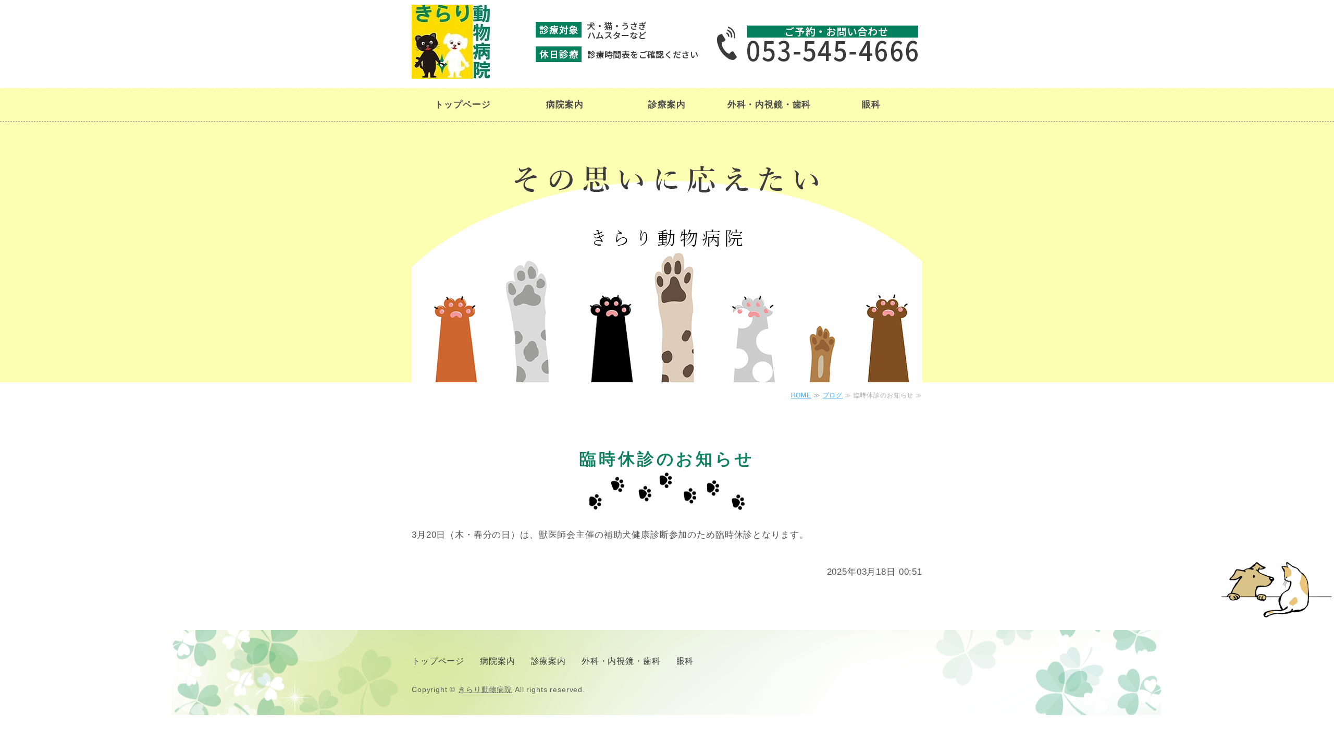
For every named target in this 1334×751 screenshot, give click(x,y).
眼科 (871, 105)
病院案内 (564, 105)
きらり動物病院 (485, 689)
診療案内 (666, 105)
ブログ (833, 395)
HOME (801, 395)
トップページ (462, 105)
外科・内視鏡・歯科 (769, 105)
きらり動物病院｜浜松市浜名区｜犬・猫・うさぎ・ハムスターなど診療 (451, 41)
